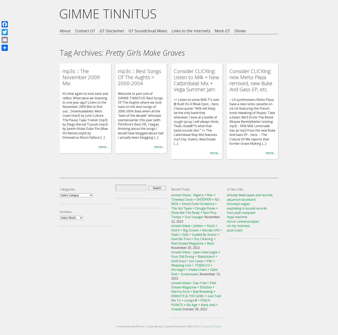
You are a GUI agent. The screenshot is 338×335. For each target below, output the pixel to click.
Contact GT (85, 31)
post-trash (235, 230)
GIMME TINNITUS (108, 13)
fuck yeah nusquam (241, 212)
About (65, 31)
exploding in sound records (247, 208)
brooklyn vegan (238, 204)
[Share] (5, 48)
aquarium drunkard (241, 199)
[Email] (5, 40)
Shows (240, 31)
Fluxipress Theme (211, 326)
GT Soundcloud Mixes (148, 31)
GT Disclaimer (112, 31)
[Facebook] (5, 24)
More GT (222, 31)
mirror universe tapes (243, 221)
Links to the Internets (191, 31)
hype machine (237, 217)
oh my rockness (238, 226)
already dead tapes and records (250, 195)
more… (103, 147)
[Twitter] (5, 32)
